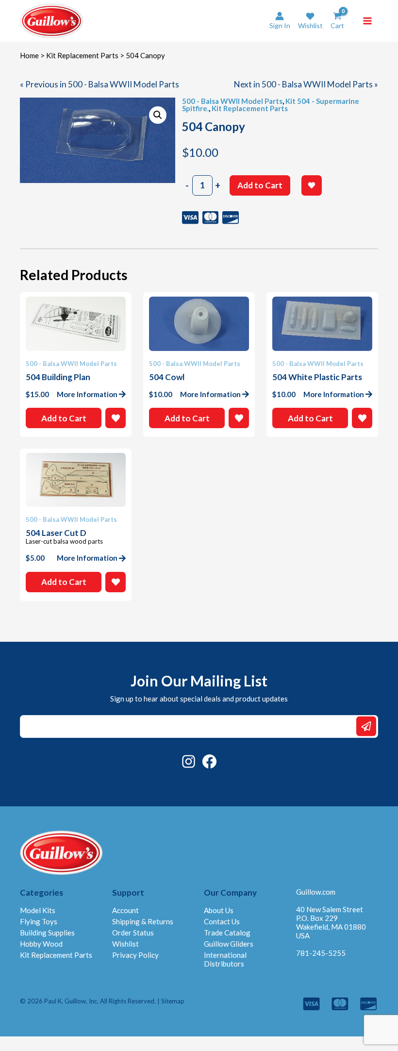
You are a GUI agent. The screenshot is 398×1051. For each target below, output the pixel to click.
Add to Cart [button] (63, 418)
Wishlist (125, 943)
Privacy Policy (135, 955)
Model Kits (37, 910)
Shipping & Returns (142, 921)
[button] (310, 21)
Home (29, 55)
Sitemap (172, 1001)
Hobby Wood (41, 943)
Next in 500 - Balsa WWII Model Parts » (306, 84)
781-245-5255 (321, 953)
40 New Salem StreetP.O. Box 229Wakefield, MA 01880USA (331, 922)
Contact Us (222, 921)
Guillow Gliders (228, 943)
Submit (366, 726)
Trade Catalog (227, 932)
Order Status (133, 932)
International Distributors (225, 959)
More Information (87, 394)
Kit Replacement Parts (82, 55)
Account (125, 910)
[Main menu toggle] (367, 21)
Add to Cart (259, 185)
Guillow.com (315, 891)
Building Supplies (47, 932)
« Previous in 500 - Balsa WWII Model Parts (99, 84)
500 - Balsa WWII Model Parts (232, 101)
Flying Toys (38, 921)
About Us (218, 910)
